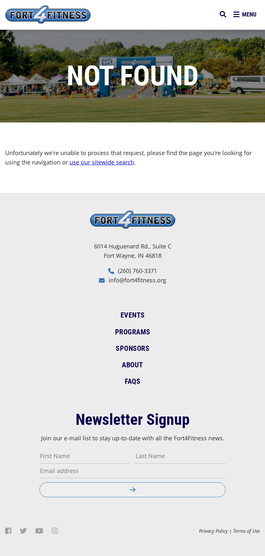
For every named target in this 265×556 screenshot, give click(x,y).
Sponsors (132, 348)
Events (133, 315)
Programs (132, 332)
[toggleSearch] (223, 14)
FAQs (132, 381)
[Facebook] (8, 531)
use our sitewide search (101, 162)
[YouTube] (39, 531)
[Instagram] (55, 531)
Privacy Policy (213, 531)
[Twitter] (23, 531)
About (132, 365)
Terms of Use (246, 531)
